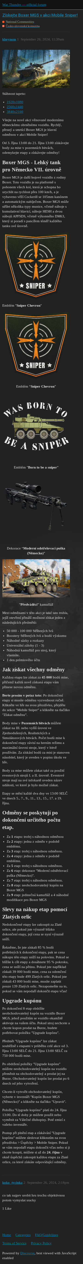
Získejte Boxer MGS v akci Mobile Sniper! (40, 15)
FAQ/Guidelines (46, 1235)
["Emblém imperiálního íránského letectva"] (36, 265)
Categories (23, 1235)
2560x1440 (15, 107)
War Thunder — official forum (24, 4)
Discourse (27, 1253)
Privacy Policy (41, 1243)
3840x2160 (15, 112)
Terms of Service (14, 1243)
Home (6, 1235)
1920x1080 (15, 102)
